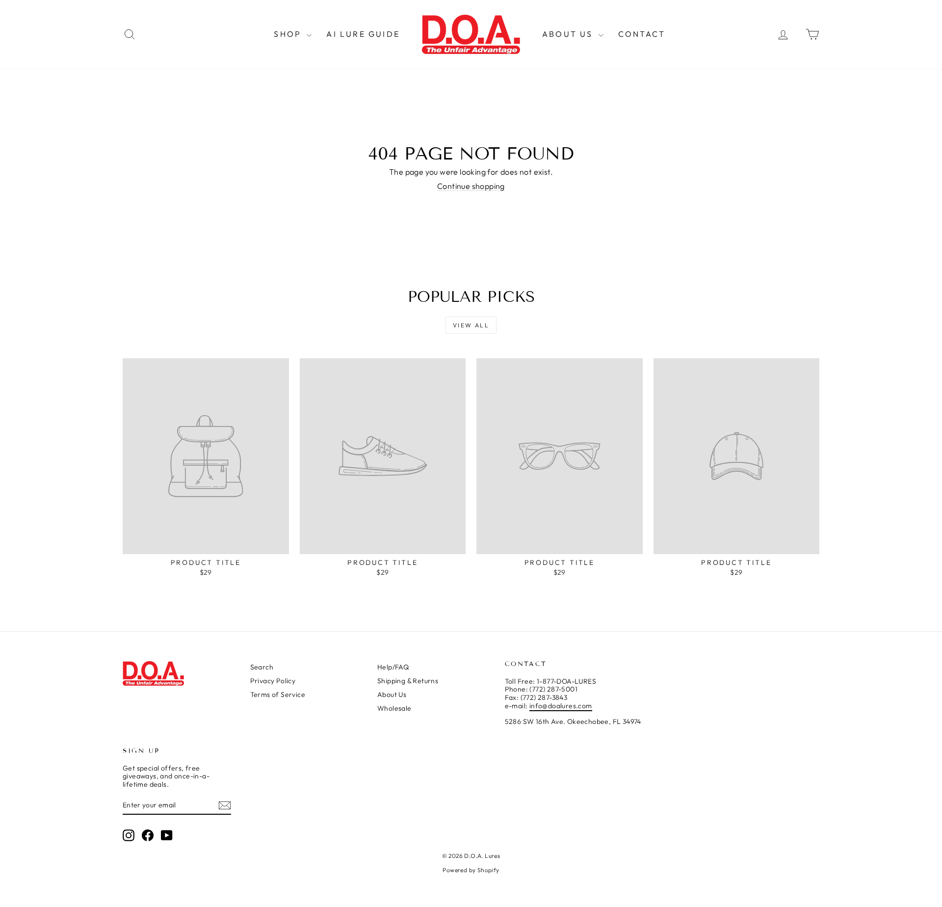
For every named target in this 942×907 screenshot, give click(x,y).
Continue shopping (471, 186)
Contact (641, 34)
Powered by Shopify (471, 870)
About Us (569, 34)
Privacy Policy (273, 680)
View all (471, 325)
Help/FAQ (393, 667)
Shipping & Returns (407, 680)
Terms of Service (277, 694)
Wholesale (394, 708)
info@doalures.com (560, 705)
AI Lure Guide (363, 34)
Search (261, 667)
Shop (289, 34)
